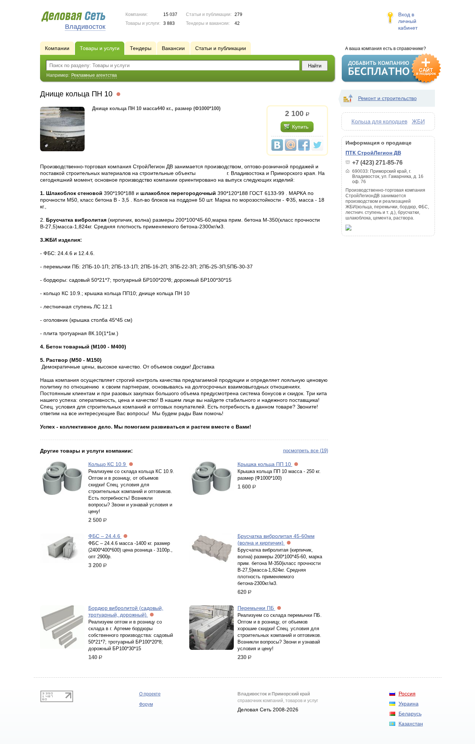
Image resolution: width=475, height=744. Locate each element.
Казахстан (411, 724)
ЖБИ (418, 121)
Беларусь (410, 714)
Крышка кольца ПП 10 (265, 464)
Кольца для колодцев (379, 121)
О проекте (150, 694)
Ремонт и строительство (387, 98)
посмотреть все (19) (305, 450)
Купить (300, 127)
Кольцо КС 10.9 (107, 464)
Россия (407, 694)
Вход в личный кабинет (407, 21)
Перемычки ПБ (256, 608)
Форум (146, 704)
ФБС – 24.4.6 (105, 536)
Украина (409, 704)
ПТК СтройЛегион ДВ (373, 153)
